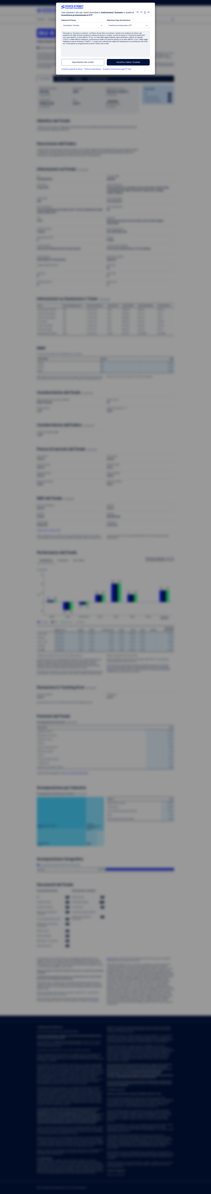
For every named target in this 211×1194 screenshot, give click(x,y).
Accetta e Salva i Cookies (128, 62)
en (149, 12)
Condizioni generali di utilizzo (72, 69)
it (145, 12)
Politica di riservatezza (92, 69)
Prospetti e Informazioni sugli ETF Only (117, 69)
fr (141, 12)
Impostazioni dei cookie (83, 62)
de (138, 12)
